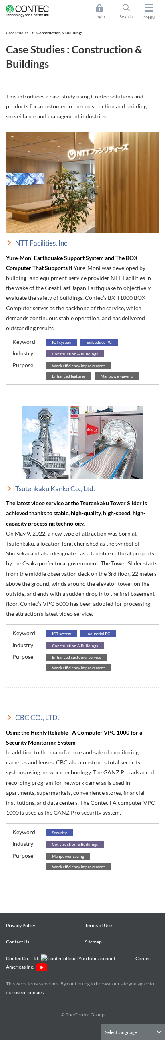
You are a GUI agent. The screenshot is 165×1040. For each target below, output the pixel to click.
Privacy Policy (20, 925)
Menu (149, 17)
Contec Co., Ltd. (23, 958)
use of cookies (29, 992)
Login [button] (103, 12)
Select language (121, 1032)
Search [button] (129, 12)
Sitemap (93, 942)
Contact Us (17, 942)
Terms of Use (98, 925)
